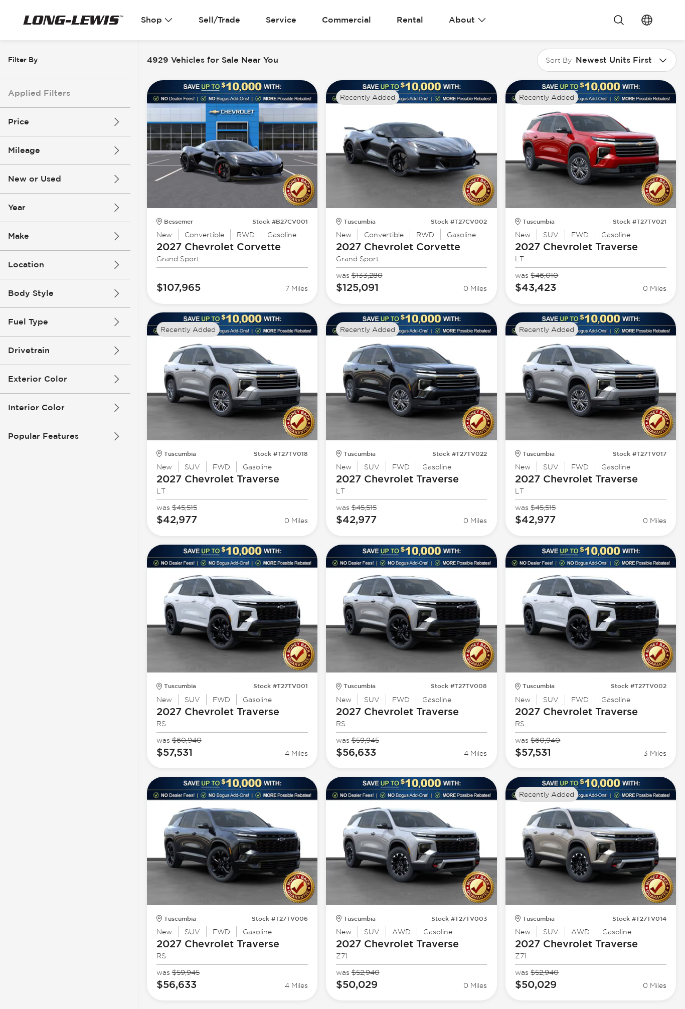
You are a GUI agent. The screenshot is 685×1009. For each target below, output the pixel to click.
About (462, 20)
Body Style (31, 293)
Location (26, 264)
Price (18, 121)
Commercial (346, 20)
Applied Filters (39, 93)
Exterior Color (37, 379)
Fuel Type (28, 321)
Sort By (559, 60)
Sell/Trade (219, 20)
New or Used (34, 179)
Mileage (24, 150)
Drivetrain (29, 350)
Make (18, 236)
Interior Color (36, 407)
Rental (410, 20)
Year (17, 207)
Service (281, 20)
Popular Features (43, 436)
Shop (151, 20)
